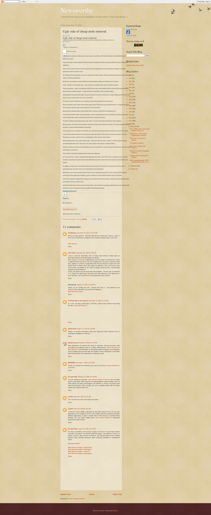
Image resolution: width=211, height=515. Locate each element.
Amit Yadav (72, 253)
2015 (130, 108)
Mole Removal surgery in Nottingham (80, 449)
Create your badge (131, 35)
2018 (130, 99)
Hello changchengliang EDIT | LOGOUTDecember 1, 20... (139, 161)
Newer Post (65, 494)
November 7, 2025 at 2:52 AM (85, 363)
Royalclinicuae (73, 343)
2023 (130, 84)
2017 (130, 102)
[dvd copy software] (138, 46)
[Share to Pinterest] (101, 219)
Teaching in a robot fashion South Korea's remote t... (138, 134)
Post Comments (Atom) (76, 499)
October (133, 169)
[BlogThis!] (95, 219)
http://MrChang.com (70, 209)
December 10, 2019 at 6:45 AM (86, 253)
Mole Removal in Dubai (75, 291)
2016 (130, 106)
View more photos (71, 51)
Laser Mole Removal (80, 305)
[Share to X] (97, 219)
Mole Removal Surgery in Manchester (80, 447)
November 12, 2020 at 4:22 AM (98, 301)
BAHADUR (71, 363)
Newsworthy (76, 10)
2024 (130, 81)
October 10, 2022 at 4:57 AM (88, 343)
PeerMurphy (72, 233)
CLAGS (70, 397)
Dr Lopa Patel (72, 377)
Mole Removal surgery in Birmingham (80, 453)
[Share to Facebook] (99, 219)
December (133, 126)
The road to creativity (136, 143)
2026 (130, 75)
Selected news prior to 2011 (135, 65)
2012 (130, 118)
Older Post (117, 494)
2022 (130, 87)
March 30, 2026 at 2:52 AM (82, 409)
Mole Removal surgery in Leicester (79, 451)
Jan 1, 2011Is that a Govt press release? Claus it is (140, 129)
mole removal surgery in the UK (98, 379)
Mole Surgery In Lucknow (76, 260)
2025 (130, 78)
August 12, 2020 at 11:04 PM (86, 285)
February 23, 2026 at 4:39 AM (87, 377)
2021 (130, 90)
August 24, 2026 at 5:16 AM (87, 429)
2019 (130, 96)
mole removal (72, 244)
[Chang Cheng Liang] (128, 33)
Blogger (115, 510)
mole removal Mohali (102, 417)
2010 (130, 124)
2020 (130, 93)
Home (91, 494)
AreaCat (89, 275)
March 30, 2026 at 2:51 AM (82, 397)
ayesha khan (72, 329)
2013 (130, 115)
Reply (70, 246)
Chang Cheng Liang (131, 29)
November (133, 166)
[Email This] (92, 219)
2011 (130, 121)
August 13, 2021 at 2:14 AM (86, 329)
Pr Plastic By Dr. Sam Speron (78, 301)
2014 (130, 112)
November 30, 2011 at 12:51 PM (87, 233)
